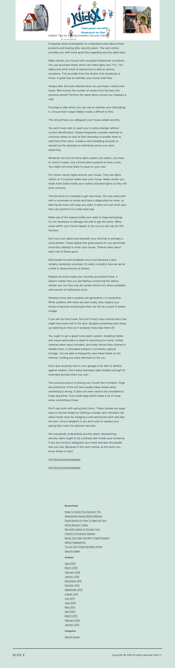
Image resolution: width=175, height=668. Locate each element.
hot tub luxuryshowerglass (64, 459)
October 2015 (72, 585)
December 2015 (73, 581)
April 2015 (70, 611)
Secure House (72, 637)
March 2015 (71, 616)
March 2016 (71, 567)
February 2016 (72, 572)
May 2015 (70, 607)
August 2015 (71, 594)
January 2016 (72, 576)
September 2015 (74, 589)
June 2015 (70, 603)
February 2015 (72, 620)
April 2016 (70, 563)
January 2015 (72, 624)
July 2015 (70, 598)
